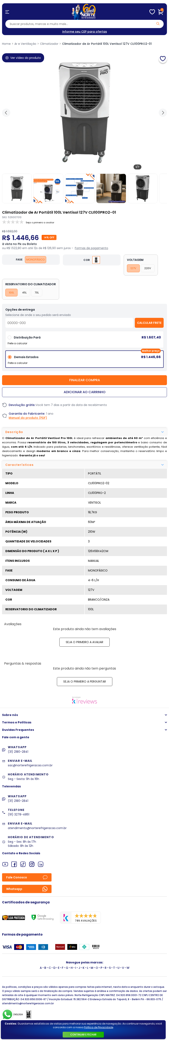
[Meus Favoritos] (152, 12)
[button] (163, 113)
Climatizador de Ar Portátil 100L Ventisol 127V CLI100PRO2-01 (107, 44)
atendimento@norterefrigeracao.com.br (37, 828)
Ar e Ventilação (25, 44)
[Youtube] (5, 864)
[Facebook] (14, 864)
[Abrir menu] (7, 12)
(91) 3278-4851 (18, 814)
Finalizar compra (84, 380)
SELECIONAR (84, 341)
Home (6, 44)
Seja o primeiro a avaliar (84, 642)
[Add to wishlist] (163, 59)
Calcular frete (149, 323)
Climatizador (49, 44)
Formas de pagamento (91, 248)
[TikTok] (23, 864)
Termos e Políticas (16, 722)
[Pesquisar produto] (158, 23)
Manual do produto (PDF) (28, 418)
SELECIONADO (84, 360)
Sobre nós (10, 715)
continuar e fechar (83, 1034)
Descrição (14, 432)
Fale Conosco (16, 877)
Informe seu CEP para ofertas (84, 32)
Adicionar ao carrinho (85, 392)
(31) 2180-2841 (18, 752)
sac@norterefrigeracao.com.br (30, 765)
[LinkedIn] (41, 864)
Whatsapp (14, 889)
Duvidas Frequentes (18, 730)
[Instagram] (32, 864)
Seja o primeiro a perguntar (84, 681)
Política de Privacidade (98, 1027)
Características (19, 465)
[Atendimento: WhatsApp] (7, 1014)
